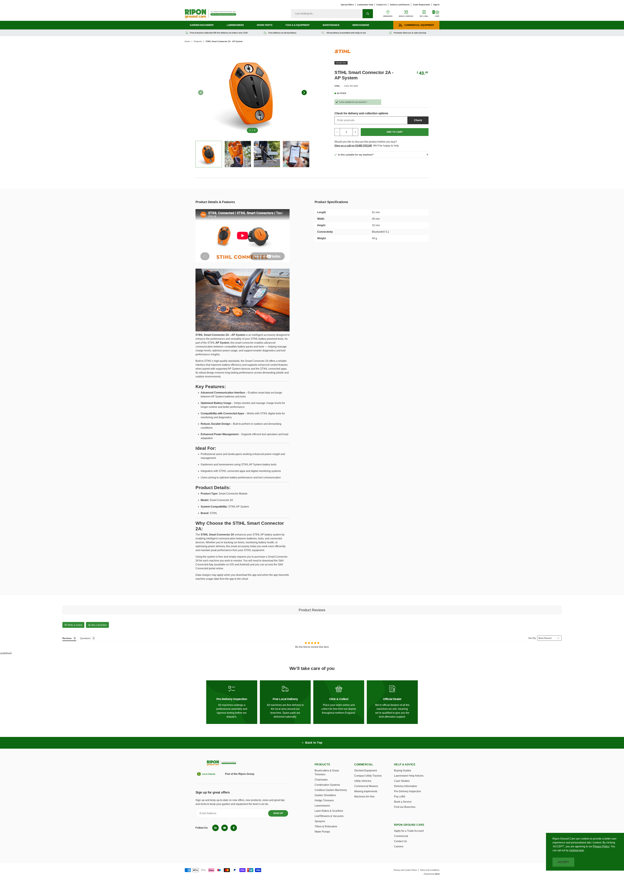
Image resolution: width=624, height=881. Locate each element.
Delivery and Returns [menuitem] (400, 5)
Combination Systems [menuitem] (327, 784)
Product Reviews (312, 610)
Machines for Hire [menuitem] (364, 796)
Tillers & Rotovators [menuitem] (326, 826)
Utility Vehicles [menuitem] (362, 781)
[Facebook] (233, 828)
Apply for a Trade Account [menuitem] (409, 830)
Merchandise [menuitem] (360, 25)
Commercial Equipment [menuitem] (419, 25)
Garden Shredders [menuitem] (325, 795)
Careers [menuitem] (398, 846)
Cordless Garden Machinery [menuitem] (331, 790)
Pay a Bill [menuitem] (399, 796)
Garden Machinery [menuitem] (202, 25)
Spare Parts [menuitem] (264, 25)
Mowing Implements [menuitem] (365, 791)
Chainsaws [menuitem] (321, 779)
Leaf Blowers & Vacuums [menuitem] (329, 816)
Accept (563, 862)
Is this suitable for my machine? (353, 102)
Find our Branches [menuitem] (404, 807)
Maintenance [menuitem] (331, 25)
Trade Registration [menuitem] (421, 5)
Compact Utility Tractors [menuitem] (368, 775)
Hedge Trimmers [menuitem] (324, 800)
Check (418, 120)
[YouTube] (224, 828)
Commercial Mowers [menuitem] (366, 786)
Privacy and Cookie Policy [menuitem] (405, 870)
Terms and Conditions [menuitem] (429, 870)
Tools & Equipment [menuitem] (297, 25)
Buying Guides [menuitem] (402, 770)
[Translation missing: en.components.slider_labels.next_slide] (304, 92)
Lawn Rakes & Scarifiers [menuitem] (329, 810)
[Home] (210, 13)
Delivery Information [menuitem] (405, 786)
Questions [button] (85, 638)
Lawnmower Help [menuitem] (365, 5)
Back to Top (313, 742)
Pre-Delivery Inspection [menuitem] (407, 791)
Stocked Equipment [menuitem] (365, 770)
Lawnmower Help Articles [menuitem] (408, 775)
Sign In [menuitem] (436, 5)
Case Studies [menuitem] (402, 781)
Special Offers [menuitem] (347, 5)
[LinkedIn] (215, 828)
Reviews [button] (67, 638)
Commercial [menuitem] (401, 836)
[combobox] (327, 13)
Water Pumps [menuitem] (322, 831)
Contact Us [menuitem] (381, 5)
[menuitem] (215, 828)
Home (187, 41)
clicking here (576, 850)
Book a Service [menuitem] (403, 801)
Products (198, 41)
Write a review (75, 625)
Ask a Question (99, 625)
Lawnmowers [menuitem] (235, 25)
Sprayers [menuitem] (320, 821)
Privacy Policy (601, 846)
